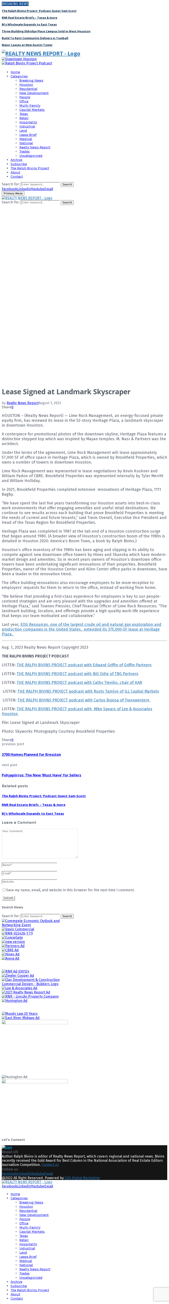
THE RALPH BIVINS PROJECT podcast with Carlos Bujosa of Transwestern (84, 700)
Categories (19, 76)
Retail (24, 118)
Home (15, 72)
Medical (25, 139)
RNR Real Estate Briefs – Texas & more (29, 18)
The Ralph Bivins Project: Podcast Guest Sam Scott (39, 11)
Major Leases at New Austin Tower (27, 45)
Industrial (27, 126)
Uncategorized (30, 155)
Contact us (50, 1165)
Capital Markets (32, 110)
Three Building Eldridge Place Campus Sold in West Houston (46, 31)
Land (23, 130)
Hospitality (28, 122)
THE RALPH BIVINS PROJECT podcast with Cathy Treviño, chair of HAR (79, 682)
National (26, 143)
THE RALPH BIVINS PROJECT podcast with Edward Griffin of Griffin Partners (84, 665)
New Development (34, 93)
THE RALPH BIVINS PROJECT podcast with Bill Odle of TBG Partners (77, 673)
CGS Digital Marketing (82, 1178)
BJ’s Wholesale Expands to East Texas (29, 24)
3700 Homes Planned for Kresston (31, 754)
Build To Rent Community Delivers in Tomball (35, 38)
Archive (16, 160)
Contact (17, 176)
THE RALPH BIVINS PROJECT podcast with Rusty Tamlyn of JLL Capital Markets (88, 691)
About (15, 172)
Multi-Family (29, 105)
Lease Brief (28, 135)
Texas (23, 114)
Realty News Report (34, 147)
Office (23, 101)
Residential (28, 89)
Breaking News (31, 80)
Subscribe (19, 164)
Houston (26, 84)
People (24, 97)
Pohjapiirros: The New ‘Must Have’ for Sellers (41, 775)
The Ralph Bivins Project (30, 168)
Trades (24, 151)
